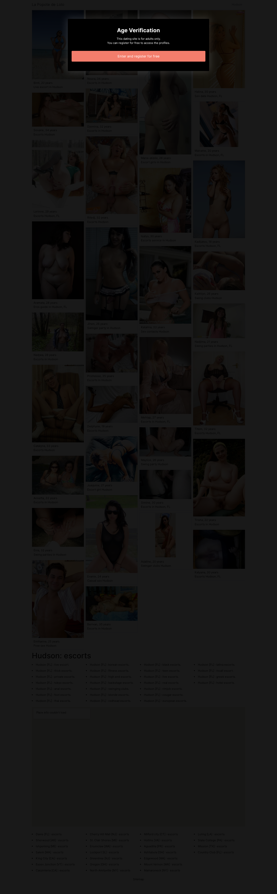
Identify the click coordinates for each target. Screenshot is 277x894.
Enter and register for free (138, 56)
